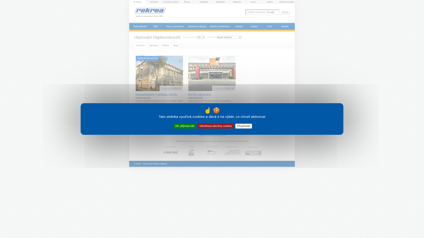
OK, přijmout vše (184, 126)
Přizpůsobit (243, 126)
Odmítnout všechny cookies (216, 126)
